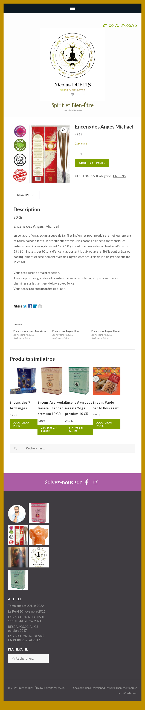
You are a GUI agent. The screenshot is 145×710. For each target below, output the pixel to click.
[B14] (18, 558)
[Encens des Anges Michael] (18, 536)
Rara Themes (117, 687)
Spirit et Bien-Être (73, 105)
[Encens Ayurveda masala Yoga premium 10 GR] (18, 580)
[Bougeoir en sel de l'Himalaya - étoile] (39, 536)
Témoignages (17, 606)
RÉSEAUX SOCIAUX (22, 627)
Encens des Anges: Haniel (105, 331)
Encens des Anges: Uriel (65, 331)
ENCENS (119, 176)
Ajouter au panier (92, 163)
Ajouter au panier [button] (21, 424)
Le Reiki (13, 611)
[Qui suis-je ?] (18, 514)
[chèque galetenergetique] (39, 558)
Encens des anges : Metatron (29, 331)
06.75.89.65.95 (122, 25)
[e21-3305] (39, 514)
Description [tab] (25, 194)
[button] (63, 130)
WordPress (130, 693)
